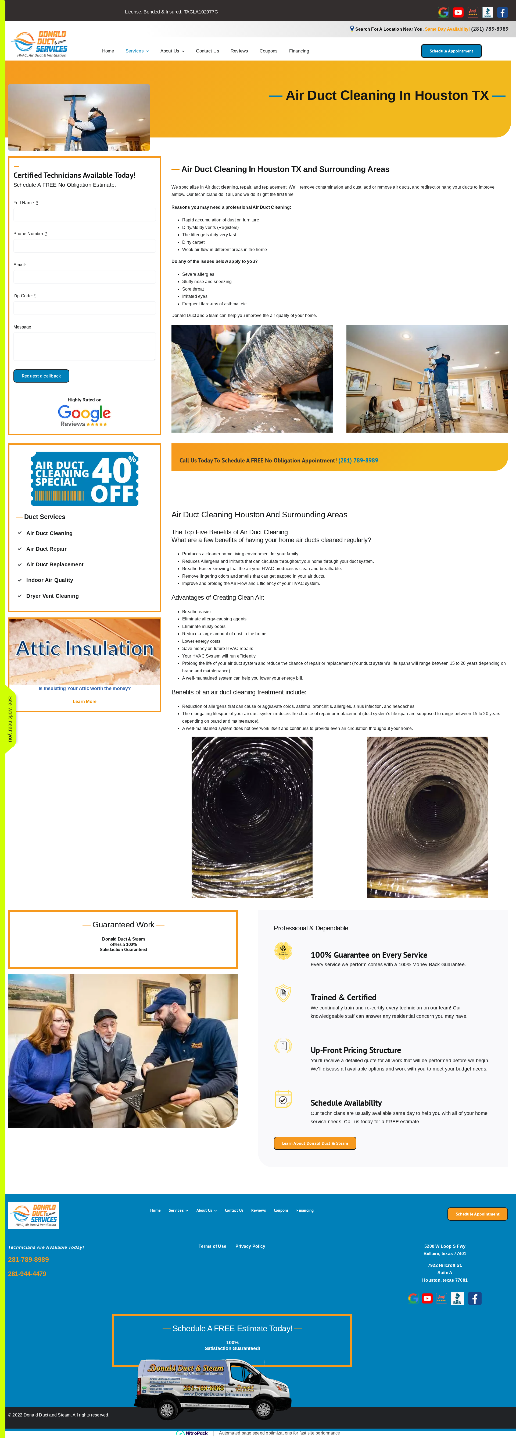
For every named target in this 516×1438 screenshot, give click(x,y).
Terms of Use (212, 1246)
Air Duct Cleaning (271, 207)
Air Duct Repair (46, 549)
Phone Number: (30, 233)
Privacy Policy (250, 1246)
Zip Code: (24, 296)
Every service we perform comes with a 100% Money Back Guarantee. (388, 964)
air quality (279, 315)
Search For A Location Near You (388, 29)
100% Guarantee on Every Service (369, 954)
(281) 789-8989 (489, 28)
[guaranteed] (283, 943)
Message (22, 327)
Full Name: (25, 202)
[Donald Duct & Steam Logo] (39, 30)
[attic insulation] (84, 621)
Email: (19, 265)
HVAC (268, 568)
